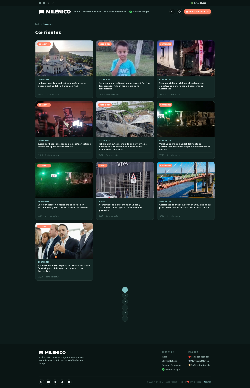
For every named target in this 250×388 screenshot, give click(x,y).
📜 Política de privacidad (199, 365)
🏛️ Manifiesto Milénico (198, 361)
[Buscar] (172, 11)
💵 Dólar (198, 3)
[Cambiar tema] (179, 11)
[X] (55, 382)
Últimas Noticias (92, 11)
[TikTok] (53, 3)
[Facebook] (40, 3)
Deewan (207, 382)
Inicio (77, 11)
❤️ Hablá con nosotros (198, 356)
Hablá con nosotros (199, 11)
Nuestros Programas (115, 11)
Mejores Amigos (139, 11)
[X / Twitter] (48, 3)
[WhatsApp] (69, 382)
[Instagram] (44, 3)
